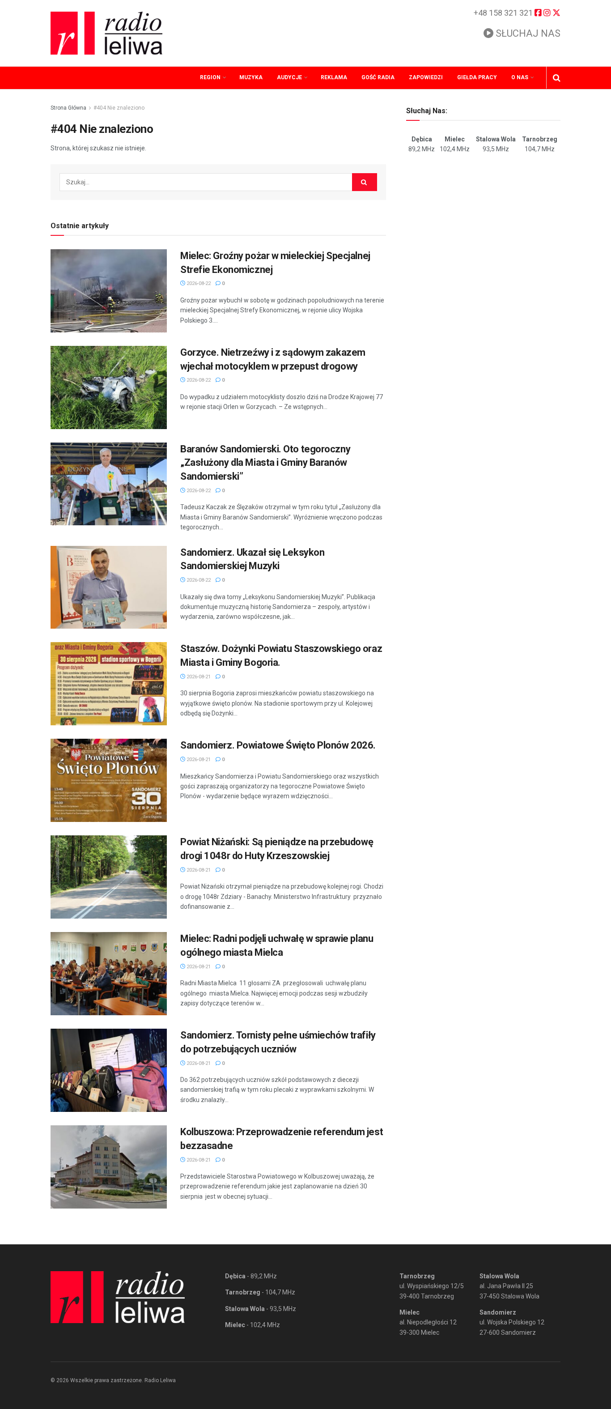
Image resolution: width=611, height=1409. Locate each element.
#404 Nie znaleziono (118, 108)
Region (210, 77)
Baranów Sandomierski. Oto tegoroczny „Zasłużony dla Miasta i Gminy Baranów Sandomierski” (265, 462)
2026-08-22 (198, 283)
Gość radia (378, 77)
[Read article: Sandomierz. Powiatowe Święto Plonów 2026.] (109, 780)
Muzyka (251, 77)
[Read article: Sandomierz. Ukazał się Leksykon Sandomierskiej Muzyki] (109, 587)
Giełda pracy (477, 77)
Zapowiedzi (426, 77)
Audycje (289, 77)
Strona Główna (68, 108)
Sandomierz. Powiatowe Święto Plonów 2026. (278, 745)
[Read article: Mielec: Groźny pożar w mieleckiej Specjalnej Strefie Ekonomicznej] (109, 290)
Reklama (334, 77)
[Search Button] (556, 78)
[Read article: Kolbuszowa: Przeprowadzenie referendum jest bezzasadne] (109, 1167)
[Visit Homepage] (106, 33)
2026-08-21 (198, 677)
